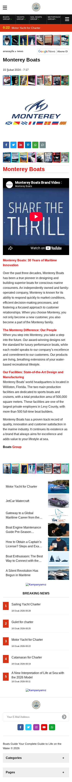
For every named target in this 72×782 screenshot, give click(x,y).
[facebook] (6, 144)
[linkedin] (20, 144)
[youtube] (44, 727)
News (20, 51)
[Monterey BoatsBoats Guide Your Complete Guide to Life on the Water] (36, 6)
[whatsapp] (52, 727)
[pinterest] (28, 144)
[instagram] (36, 727)
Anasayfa (8, 51)
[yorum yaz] (42, 144)
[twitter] (13, 144)
